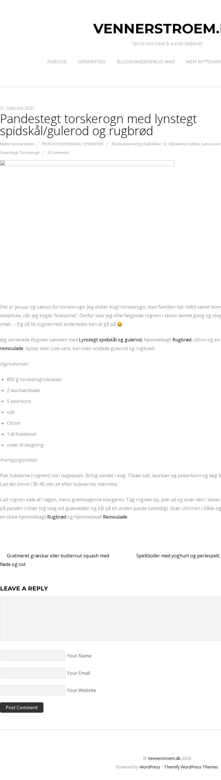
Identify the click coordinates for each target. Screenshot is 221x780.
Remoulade (115, 517)
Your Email (78, 673)
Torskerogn (30, 152)
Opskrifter (92, 61)
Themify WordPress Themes (191, 767)
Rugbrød (181, 340)
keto (205, 143)
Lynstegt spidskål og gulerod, (111, 340)
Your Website (81, 690)
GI (165, 143)
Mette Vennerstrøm (17, 143)
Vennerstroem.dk (164, 758)
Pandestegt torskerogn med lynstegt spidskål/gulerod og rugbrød (98, 124)
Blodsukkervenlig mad (146, 61)
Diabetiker (152, 143)
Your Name (79, 656)
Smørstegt (9, 152)
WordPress (150, 767)
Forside (57, 61)
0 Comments (58, 152)
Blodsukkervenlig (127, 143)
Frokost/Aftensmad (61, 143)
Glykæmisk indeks (184, 143)
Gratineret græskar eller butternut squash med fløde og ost (54, 559)
